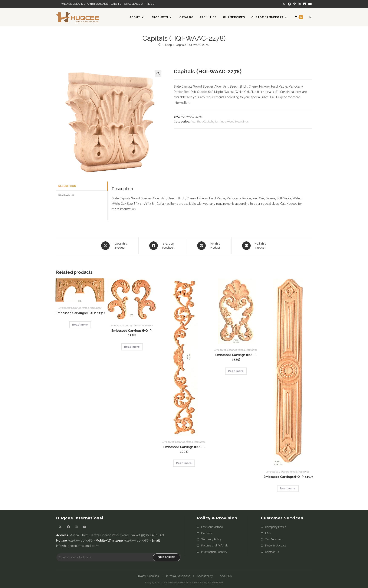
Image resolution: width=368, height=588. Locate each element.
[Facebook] (289, 4)
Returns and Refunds (214, 545)
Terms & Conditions (178, 576)
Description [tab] (67, 185)
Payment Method (212, 527)
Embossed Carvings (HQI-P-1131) (80, 313)
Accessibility (205, 576)
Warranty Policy (211, 539)
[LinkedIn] (304, 4)
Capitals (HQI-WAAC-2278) (193, 44)
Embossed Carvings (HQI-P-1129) (236, 357)
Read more (80, 324)
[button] (158, 73)
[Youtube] (309, 4)
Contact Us (272, 551)
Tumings (220, 121)
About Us (225, 576)
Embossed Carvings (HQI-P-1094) (184, 449)
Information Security (214, 551)
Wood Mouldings (238, 121)
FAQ (267, 533)
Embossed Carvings (70, 307)
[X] (283, 4)
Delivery (206, 533)
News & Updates (275, 545)
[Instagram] (299, 4)
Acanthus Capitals (202, 121)
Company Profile (275, 527)
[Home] (159, 44)
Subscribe (166, 557)
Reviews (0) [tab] (66, 194)
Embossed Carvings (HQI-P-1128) (132, 333)
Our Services (273, 539)
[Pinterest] (294, 4)
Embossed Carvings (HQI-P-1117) (288, 476)
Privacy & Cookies (148, 576)
